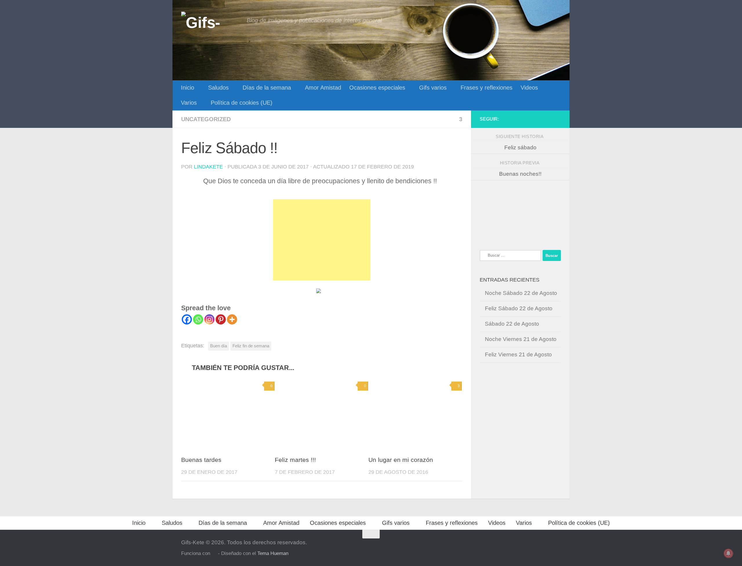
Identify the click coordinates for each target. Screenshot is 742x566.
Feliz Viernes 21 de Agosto (518, 354)
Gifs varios (433, 87)
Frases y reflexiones (486, 87)
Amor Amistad (323, 87)
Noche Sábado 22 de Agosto (521, 293)
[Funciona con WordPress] (214, 553)
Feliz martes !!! (295, 459)
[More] (232, 319)
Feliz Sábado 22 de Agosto (518, 308)
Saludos (218, 87)
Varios (189, 102)
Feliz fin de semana (250, 345)
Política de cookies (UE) (241, 102)
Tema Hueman (272, 553)
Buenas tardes (201, 459)
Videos (529, 87)
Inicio (187, 87)
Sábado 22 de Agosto (512, 324)
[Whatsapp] (198, 319)
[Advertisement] (321, 239)
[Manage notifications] (728, 553)
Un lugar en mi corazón (400, 459)
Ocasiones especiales (377, 87)
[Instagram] (209, 319)
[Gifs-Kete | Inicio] (211, 22)
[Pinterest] (221, 319)
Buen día (218, 345)
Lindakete (208, 167)
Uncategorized (206, 119)
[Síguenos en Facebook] (557, 118)
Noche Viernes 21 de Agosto (520, 339)
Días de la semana (267, 87)
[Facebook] (187, 319)
